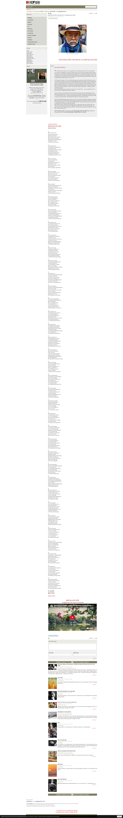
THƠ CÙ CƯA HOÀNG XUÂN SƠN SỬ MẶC (67, 751)
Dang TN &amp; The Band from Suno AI (69, 668)
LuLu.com (43, 95)
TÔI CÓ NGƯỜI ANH (62, 740)
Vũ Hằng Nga (60, 742)
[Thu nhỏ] (49, 13)
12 (76, 662)
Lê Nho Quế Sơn (60, 725)
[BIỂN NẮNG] (52, 770)
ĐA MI (28, 50)
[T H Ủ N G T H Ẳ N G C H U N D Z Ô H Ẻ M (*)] (52, 705)
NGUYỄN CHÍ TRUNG (53, 18)
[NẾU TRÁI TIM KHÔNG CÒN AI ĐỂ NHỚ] (52, 695)
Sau (95, 13)
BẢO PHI (59, 668)
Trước (92, 13)
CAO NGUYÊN (60, 680)
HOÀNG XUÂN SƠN (62, 705)
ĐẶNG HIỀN (29, 53)
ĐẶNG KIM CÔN (30, 54)
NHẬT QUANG (60, 781)
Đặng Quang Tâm (30, 60)
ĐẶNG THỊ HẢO (30, 63)
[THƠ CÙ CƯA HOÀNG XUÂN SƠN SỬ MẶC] (52, 756)
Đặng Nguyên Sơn (30, 57)
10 (72, 662)
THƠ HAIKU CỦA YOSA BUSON (64, 711)
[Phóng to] (50, 13)
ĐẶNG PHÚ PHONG (31, 58)
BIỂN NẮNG (60, 764)
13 (78, 662)
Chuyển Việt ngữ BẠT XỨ (66, 714)
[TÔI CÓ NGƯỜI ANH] (52, 743)
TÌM (58, 722)
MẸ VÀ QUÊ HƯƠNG (62, 779)
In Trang (48, 638)
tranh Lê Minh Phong (69, 753)
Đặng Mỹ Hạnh (29, 55)
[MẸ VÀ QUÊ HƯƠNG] (52, 785)
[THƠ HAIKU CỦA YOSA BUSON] (52, 715)
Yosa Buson (60, 714)
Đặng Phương (29, 59)
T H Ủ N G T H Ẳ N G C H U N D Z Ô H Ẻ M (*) (67, 702)
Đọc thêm (94, 684)
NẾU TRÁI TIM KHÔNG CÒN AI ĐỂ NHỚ (66, 691)
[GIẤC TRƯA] (52, 683)
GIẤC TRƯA (60, 677)
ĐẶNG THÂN (29, 62)
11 (74, 662)
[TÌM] (52, 730)
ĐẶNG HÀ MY (29, 52)
